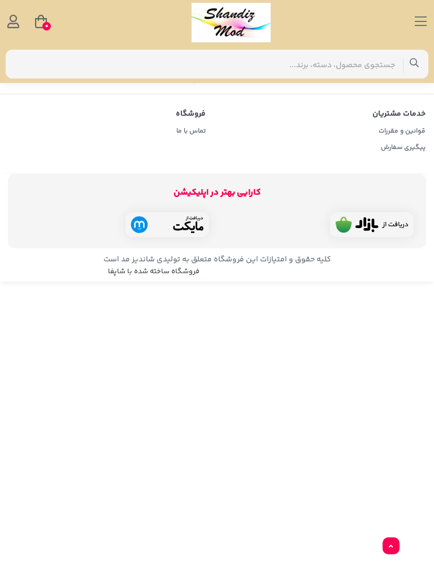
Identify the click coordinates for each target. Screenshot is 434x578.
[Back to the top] (391, 546)
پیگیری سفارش (403, 147)
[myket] (167, 224)
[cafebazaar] (372, 224)
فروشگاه (191, 114)
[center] (414, 64)
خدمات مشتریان (399, 114)
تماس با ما (191, 131)
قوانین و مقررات (402, 131)
